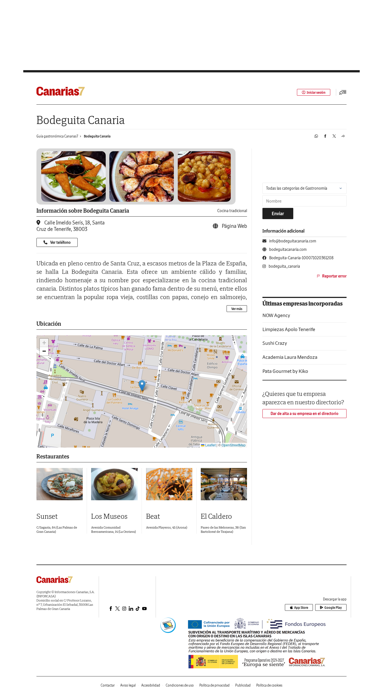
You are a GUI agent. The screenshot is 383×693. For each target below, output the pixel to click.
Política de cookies (269, 685)
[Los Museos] (114, 484)
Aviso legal (128, 685)
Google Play (333, 607)
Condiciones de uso (180, 685)
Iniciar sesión (316, 92)
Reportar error (334, 276)
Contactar (108, 685)
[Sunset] (59, 484)
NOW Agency (276, 315)
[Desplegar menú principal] (343, 92)
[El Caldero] (224, 484)
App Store (301, 607)
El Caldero (216, 516)
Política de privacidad (214, 685)
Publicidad (243, 685)
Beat (153, 516)
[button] (142, 385)
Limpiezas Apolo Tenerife (288, 329)
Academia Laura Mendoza (289, 357)
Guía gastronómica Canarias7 (57, 136)
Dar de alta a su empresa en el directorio (304, 413)
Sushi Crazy (274, 343)
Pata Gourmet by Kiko (285, 371)
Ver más (236, 309)
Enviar (278, 213)
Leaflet (210, 444)
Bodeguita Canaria (97, 136)
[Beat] (169, 484)
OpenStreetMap (234, 444)
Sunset (47, 516)
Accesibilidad (150, 685)
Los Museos (109, 516)
